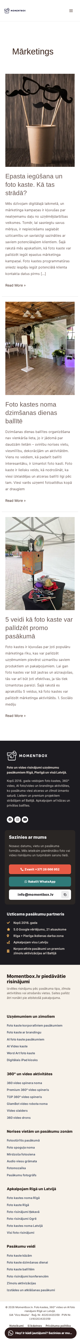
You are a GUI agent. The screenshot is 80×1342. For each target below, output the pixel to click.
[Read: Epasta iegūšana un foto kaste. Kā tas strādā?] (40, 120)
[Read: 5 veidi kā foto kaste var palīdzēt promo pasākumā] (40, 563)
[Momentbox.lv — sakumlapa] (15, 10)
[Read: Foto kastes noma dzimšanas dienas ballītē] (40, 348)
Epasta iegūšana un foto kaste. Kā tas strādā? (34, 184)
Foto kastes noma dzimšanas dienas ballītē (31, 413)
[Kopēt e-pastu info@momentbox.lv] (65, 895)
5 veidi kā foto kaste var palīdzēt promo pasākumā (39, 628)
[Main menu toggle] (71, 10)
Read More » (15, 284)
